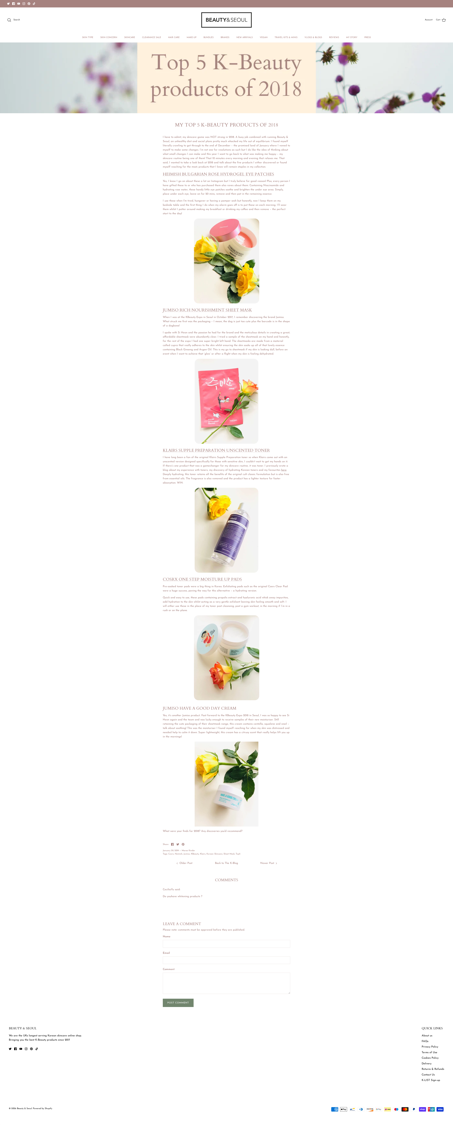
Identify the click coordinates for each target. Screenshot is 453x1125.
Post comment (178, 1003)
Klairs (202, 854)
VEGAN (264, 37)
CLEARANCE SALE (151, 37)
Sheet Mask (229, 854)
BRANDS (225, 37)
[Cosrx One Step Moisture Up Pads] (226, 699)
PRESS (367, 37)
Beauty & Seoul (24, 1108)
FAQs (425, 1041)
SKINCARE (129, 37)
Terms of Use (429, 1052)
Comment (169, 969)
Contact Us (428, 1075)
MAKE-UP (191, 37)
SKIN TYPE (87, 37)
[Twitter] (8, 3)
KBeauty (195, 854)
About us (427, 1035)
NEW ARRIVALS (244, 37)
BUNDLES (208, 37)
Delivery (426, 1063)
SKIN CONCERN (108, 37)
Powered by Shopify (42, 1108)
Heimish (178, 854)
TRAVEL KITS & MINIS (286, 37)
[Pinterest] (29, 3)
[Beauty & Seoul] (226, 20)
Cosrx (171, 854)
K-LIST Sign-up (431, 1080)
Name (166, 936)
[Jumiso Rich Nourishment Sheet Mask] (226, 443)
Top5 (238, 854)
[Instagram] (23, 3)
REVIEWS (334, 37)
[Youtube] (18, 3)
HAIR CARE (174, 37)
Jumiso (187, 854)
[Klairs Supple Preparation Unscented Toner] (226, 572)
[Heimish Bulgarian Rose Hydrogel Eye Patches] (226, 302)
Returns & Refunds (433, 1069)
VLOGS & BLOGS (313, 37)
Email (166, 953)
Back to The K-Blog (226, 863)
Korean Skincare (214, 854)
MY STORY (351, 37)
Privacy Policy (430, 1047)
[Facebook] (13, 3)
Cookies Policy (430, 1058)
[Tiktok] (34, 3)
